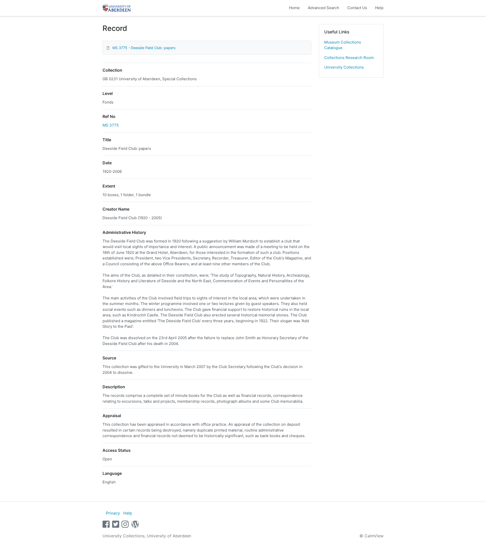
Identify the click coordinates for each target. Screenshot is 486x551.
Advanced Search (323, 7)
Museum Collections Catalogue (342, 45)
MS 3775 (111, 125)
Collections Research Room (349, 57)
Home (294, 7)
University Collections (344, 67)
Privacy (113, 513)
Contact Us (357, 7)
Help (379, 7)
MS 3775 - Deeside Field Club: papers (143, 48)
